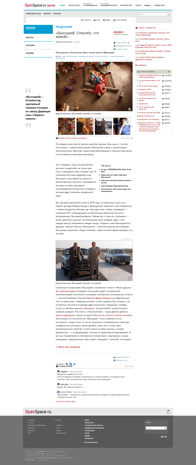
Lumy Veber (66, 392)
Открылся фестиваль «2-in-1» (149, 81)
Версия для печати (123, 357)
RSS (29, 433)
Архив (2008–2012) (33, 13)
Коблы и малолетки (146, 116)
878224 (167, 99)
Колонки (30, 45)
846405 (167, 104)
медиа (147, 5)
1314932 (167, 90)
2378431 (167, 86)
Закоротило (143, 104)
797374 (167, 113)
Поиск (148, 422)
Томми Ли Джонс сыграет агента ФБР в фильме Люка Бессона (153, 46)
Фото (58, 428)
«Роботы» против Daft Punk (149, 113)
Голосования (61, 433)
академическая (109, 5)
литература (126, 5)
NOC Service (30, 460)
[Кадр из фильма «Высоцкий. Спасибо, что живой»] (66, 126)
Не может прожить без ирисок (147, 99)
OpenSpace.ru (42, 451)
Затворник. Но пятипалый (149, 119)
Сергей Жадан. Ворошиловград (114, 186)
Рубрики (30, 53)
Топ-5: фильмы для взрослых (146, 108)
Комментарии (66, 366)
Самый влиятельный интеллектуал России (147, 94)
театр (138, 5)
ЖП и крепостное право (148, 86)
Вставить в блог (122, 49)
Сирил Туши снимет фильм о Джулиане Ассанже (150, 58)
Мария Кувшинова (64, 42)
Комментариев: (121, 42)
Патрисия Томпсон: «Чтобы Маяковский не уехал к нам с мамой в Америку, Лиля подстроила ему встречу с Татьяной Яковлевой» (149, 127)
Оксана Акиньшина (117, 56)
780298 (167, 116)
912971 (167, 93)
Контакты (31, 430)
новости (87, 20)
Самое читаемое (147, 72)
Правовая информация (37, 425)
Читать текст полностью (69, 347)
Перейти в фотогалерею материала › (73, 138)
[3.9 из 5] (115, 32)
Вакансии (31, 428)
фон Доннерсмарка (65, 291)
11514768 (167, 81)
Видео (58, 430)
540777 (167, 120)
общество (159, 5)
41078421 (167, 75)
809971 (167, 107)
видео (108, 20)
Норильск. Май (145, 89)
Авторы (47, 13)
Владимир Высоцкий (86, 56)
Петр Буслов (60, 58)
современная (90, 5)
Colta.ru (57, 13)
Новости (59, 425)
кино (62, 5)
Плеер (58, 420)
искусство (74, 5)
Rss (165, 437)
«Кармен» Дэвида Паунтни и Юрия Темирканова (150, 76)
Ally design (40, 453)
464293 (167, 123)
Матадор (89, 308)
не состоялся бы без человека (117, 315)
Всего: (129, 366)
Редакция (31, 420)
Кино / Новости (147, 27)
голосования (121, 20)
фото (98, 20)
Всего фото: (127, 138)
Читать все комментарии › (66, 401)
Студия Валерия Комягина (47, 458)
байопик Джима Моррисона (100, 298)
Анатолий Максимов (69, 56)
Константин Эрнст (102, 56)
